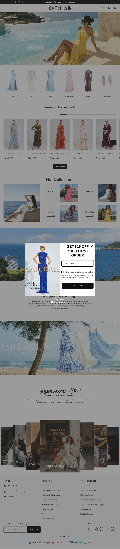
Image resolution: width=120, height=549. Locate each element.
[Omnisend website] (60, 301)
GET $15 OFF (77, 286)
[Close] (92, 246)
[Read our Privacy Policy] (92, 275)
